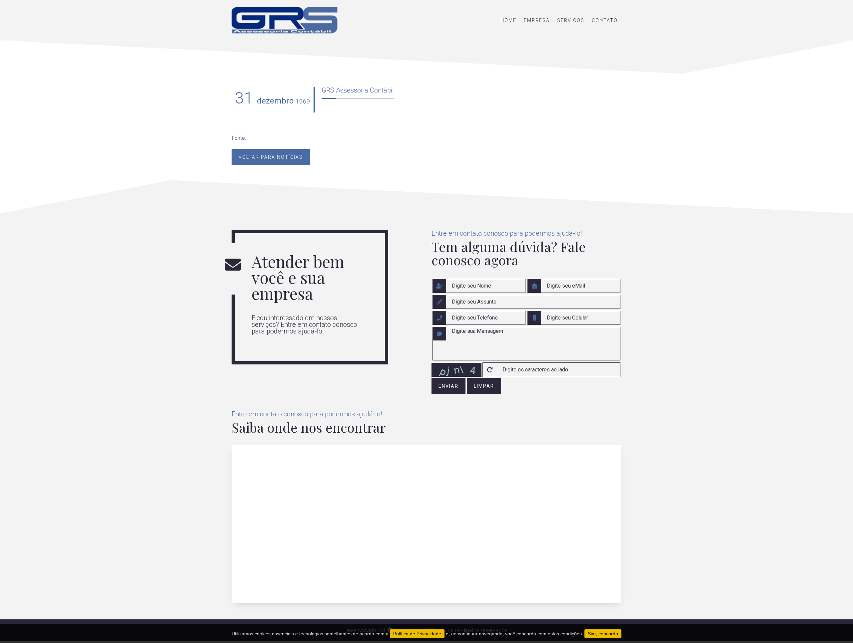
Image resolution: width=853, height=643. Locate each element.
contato (605, 20)
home (508, 20)
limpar (484, 386)
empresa (537, 20)
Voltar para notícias (271, 157)
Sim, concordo (603, 633)
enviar (448, 386)
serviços (570, 20)
